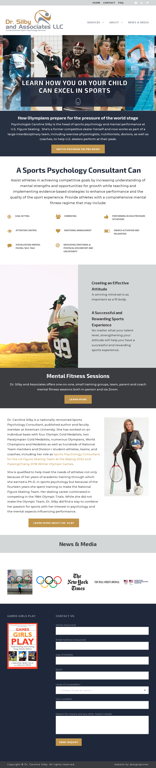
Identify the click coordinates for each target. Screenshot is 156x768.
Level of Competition (68, 684)
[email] (136, 2)
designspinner (139, 764)
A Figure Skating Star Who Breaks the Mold (78, 578)
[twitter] (148, 2)
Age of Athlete (64, 654)
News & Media (138, 22)
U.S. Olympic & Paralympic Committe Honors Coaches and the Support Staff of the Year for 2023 (136, 578)
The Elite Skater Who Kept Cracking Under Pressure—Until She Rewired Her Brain (107, 578)
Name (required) (66, 625)
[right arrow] (80, 558)
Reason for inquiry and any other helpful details (84, 713)
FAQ (120, 2)
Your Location (64, 699)
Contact (109, 2)
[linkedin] (142, 2)
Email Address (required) (71, 639)
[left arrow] (76, 558)
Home (96, 2)
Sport (59, 669)
